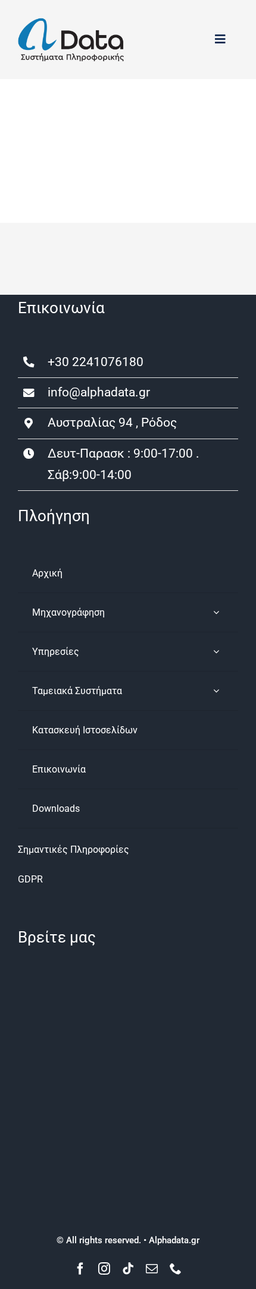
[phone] (176, 1269)
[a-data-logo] (71, 22)
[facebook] (80, 1269)
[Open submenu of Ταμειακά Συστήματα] (216, 691)
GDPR (30, 879)
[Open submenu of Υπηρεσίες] (216, 651)
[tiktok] (128, 1269)
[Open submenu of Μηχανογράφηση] (216, 612)
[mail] (152, 1269)
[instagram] (104, 1269)
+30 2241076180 (95, 362)
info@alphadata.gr (99, 392)
